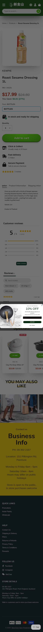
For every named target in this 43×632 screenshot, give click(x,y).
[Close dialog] (42, 305)
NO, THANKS (32, 325)
